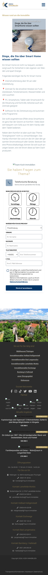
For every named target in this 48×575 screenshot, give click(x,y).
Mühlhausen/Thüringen (25, 351)
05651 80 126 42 (25, 521)
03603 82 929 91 (25, 534)
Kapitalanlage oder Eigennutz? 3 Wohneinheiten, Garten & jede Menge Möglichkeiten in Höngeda (24, 421)
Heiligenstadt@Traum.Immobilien (25, 510)
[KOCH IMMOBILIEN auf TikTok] (21, 392)
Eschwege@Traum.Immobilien (25, 524)
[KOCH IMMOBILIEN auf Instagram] (16, 392)
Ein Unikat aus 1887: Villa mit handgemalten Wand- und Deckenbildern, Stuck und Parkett (24, 436)
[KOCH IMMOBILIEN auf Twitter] (25, 392)
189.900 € (23, 441)
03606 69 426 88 (25, 507)
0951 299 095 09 (25, 548)
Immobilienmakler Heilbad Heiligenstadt (25, 356)
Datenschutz (38, 572)
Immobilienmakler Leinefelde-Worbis (25, 364)
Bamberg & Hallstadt (25, 372)
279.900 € (23, 456)
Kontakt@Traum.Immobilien (25, 481)
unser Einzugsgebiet (25, 376)
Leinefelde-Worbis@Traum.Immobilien (25, 497)
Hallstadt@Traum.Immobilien (25, 551)
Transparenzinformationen (14, 572)
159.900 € (23, 426)
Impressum (29, 572)
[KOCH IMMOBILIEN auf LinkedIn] (35, 392)
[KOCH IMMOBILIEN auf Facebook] (12, 392)
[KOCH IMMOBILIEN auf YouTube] (30, 392)
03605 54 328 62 (25, 494)
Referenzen (25, 380)
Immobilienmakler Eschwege (25, 368)
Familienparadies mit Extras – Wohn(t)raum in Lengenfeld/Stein (24, 451)
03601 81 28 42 (25, 478)
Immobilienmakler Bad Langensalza (25, 360)
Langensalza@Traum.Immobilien (25, 537)
